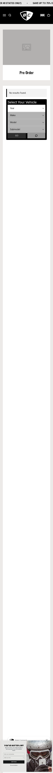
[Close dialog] (50, 742)
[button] (42, 15)
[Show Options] (23, 757)
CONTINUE (14, 761)
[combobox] (13, 757)
